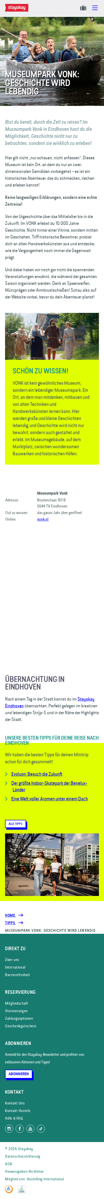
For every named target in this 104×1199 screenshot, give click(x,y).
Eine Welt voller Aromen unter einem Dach (49, 798)
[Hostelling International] (10, 1191)
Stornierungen (16, 1010)
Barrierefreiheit (17, 974)
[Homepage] (17, 10)
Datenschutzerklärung (22, 1156)
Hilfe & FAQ (14, 1118)
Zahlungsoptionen (19, 1018)
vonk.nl (42, 519)
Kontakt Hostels (18, 1110)
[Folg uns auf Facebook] (20, 1129)
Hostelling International (45, 1179)
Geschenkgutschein (20, 1026)
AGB (8, 1163)
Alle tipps (15, 824)
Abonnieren (19, 1074)
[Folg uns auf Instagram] (9, 1129)
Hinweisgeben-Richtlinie (24, 1171)
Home (10, 915)
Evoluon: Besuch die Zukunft (36, 774)
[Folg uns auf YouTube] (30, 1129)
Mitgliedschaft (16, 1003)
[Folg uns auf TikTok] (41, 1129)
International (15, 967)
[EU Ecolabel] (23, 1191)
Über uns (12, 959)
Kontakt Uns (15, 1103)
